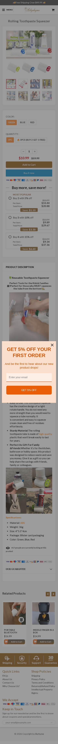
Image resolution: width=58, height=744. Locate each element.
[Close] (52, 345)
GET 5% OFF (29, 390)
